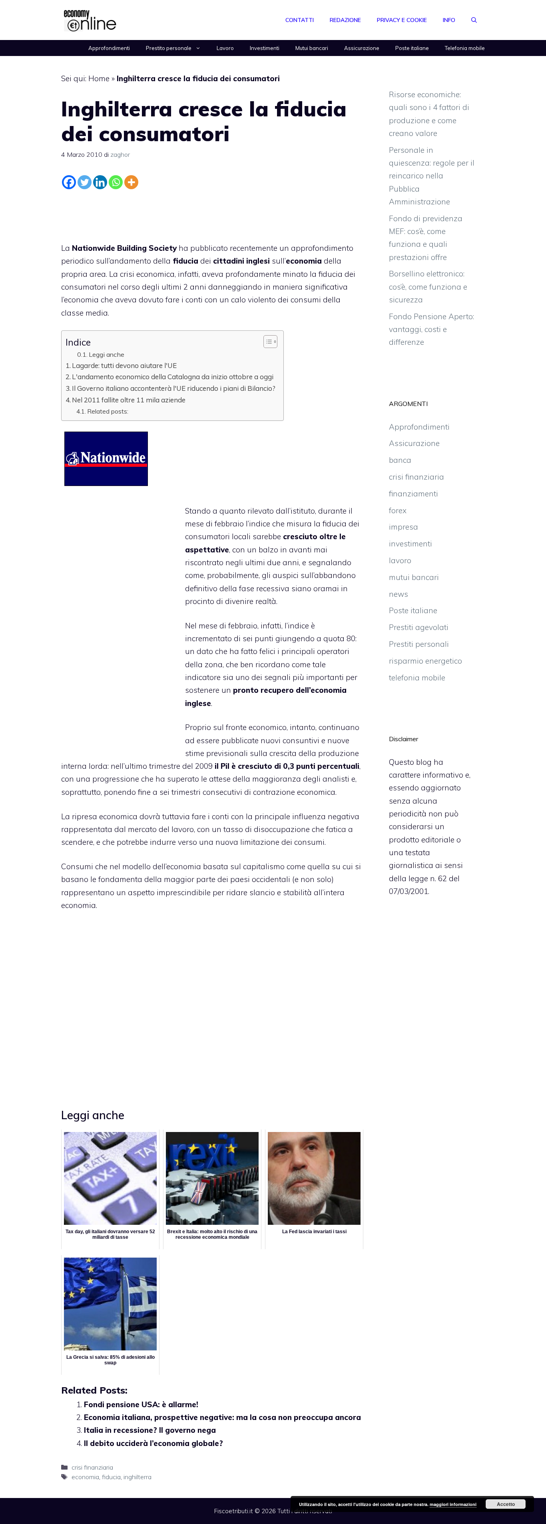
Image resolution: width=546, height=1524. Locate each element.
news (398, 594)
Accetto (506, 1504)
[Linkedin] (100, 182)
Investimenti (264, 48)
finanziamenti (413, 493)
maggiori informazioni (453, 1504)
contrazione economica (294, 792)
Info (449, 20)
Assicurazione (361, 48)
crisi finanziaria (92, 1467)
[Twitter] (85, 182)
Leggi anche (106, 354)
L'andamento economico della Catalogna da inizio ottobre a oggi (172, 376)
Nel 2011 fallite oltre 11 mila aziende (128, 400)
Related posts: (107, 411)
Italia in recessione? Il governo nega (150, 1430)
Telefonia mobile (465, 48)
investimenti (410, 543)
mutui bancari (414, 577)
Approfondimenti (109, 48)
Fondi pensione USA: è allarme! (141, 1404)
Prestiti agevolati (418, 627)
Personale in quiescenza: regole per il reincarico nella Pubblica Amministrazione (431, 175)
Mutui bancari (311, 48)
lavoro (400, 560)
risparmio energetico (425, 661)
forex (398, 510)
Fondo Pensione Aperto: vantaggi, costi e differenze (431, 329)
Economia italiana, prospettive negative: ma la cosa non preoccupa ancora (222, 1417)
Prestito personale (168, 48)
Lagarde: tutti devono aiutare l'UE (124, 365)
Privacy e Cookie (402, 20)
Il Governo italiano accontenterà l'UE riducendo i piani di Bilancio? (173, 388)
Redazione (345, 20)
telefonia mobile (417, 677)
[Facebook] (69, 182)
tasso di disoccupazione (266, 829)
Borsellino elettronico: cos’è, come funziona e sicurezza (428, 286)
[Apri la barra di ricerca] (474, 20)
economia (85, 1477)
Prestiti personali (419, 644)
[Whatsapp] (116, 182)
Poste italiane (412, 48)
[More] (131, 182)
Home (99, 78)
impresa (403, 527)
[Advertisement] (212, 214)
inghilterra (137, 1477)
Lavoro (225, 48)
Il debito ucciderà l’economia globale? (153, 1443)
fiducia (111, 1477)
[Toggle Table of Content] (266, 341)
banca (400, 460)
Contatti (299, 20)
